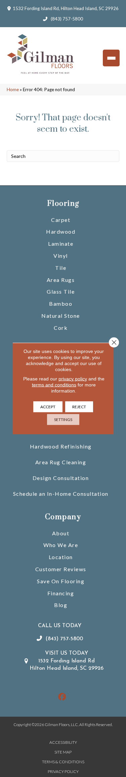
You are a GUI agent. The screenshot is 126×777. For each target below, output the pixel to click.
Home (13, 89)
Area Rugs (61, 280)
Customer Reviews (60, 569)
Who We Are (60, 545)
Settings (63, 419)
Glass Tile (61, 291)
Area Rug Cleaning (60, 462)
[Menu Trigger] (111, 58)
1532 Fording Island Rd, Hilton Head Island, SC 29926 (66, 8)
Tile (60, 267)
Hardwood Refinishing (61, 446)
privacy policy (72, 378)
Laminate (60, 243)
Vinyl (60, 255)
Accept (47, 406)
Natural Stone (60, 315)
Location (61, 557)
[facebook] (62, 697)
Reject (79, 406)
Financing (60, 593)
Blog (60, 605)
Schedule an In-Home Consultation (61, 493)
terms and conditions (54, 384)
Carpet (60, 220)
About (61, 533)
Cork (61, 327)
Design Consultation (61, 478)
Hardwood (60, 231)
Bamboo (60, 303)
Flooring (63, 203)
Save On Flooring (60, 581)
